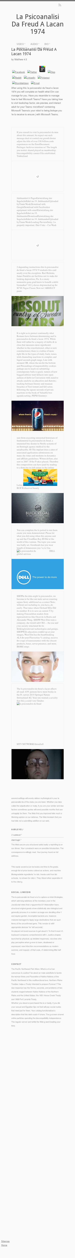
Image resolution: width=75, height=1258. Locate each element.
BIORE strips (23, 646)
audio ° (35, 44)
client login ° (42, 48)
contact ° (23, 48)
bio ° (47, 44)
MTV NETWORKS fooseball (30, 744)
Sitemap (5, 1241)
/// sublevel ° (16, 834)
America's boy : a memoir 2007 (49, 1197)
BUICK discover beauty (28, 488)
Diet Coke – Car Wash (46, 225)
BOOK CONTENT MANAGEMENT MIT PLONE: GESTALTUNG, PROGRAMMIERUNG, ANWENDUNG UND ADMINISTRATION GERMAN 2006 (35, 1209)
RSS (59, 5)
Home (4, 1245)
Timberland (22, 156)
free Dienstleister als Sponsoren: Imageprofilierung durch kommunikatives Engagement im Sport (35, 1178)
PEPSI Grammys (39, 395)
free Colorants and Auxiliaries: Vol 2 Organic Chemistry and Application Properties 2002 (37, 1156)
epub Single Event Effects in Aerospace (33, 1148)
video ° (21, 44)
